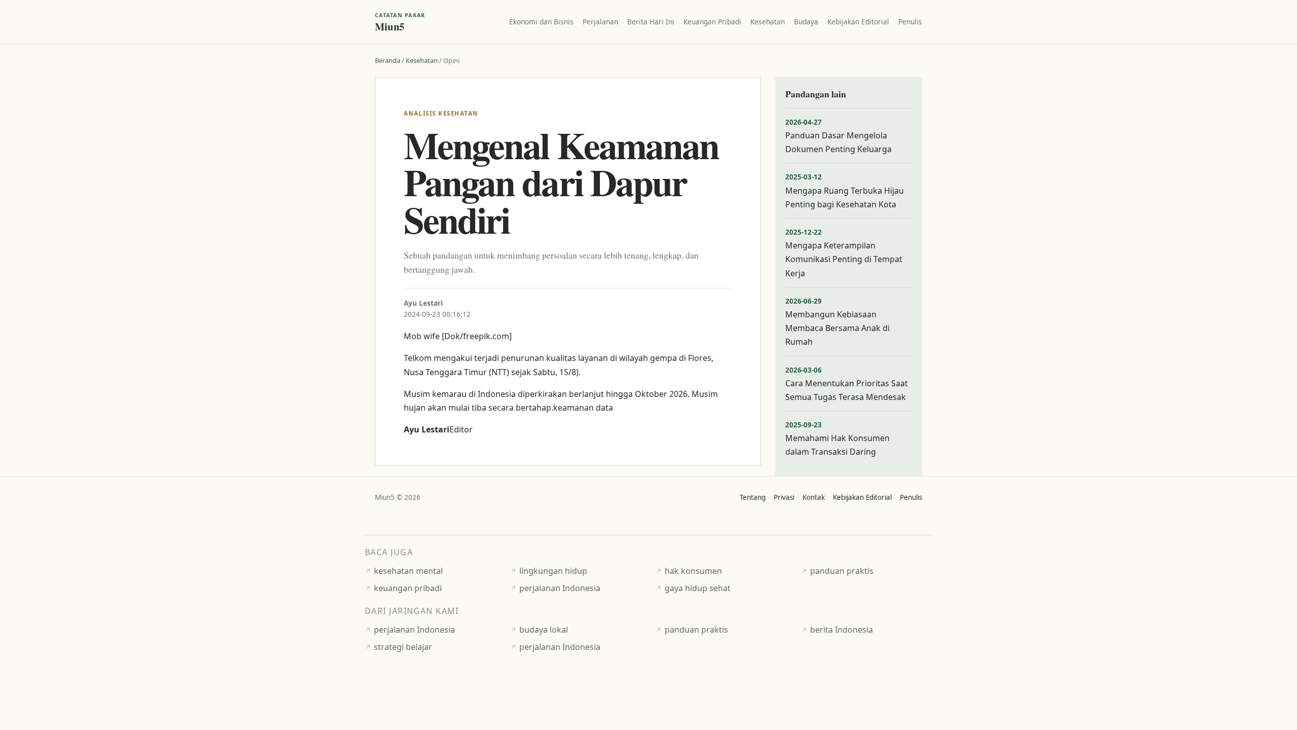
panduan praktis (841, 570)
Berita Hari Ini (650, 21)
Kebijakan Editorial (858, 21)
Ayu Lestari (423, 303)
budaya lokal (543, 629)
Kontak (814, 497)
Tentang (753, 497)
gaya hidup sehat (698, 588)
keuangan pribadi (408, 588)
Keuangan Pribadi (712, 21)
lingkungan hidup (553, 570)
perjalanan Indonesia (559, 588)
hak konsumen (693, 570)
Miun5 (400, 22)
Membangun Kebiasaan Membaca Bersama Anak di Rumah (837, 328)
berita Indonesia (841, 629)
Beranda (387, 60)
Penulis (910, 21)
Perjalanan (600, 21)
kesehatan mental (408, 570)
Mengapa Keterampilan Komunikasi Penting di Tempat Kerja (843, 259)
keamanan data (583, 407)
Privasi (784, 497)
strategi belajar (403, 646)
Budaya (806, 21)
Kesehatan (767, 21)
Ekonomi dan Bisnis (541, 21)
